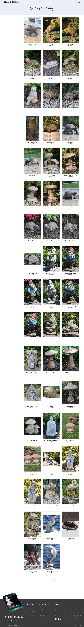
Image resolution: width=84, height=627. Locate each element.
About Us (57, 607)
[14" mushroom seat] (70, 426)
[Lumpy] (51, 392)
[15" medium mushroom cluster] (70, 161)
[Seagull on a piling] (51, 524)
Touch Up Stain (74, 611)
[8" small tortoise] (32, 226)
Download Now (13, 620)
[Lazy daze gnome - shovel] (51, 292)
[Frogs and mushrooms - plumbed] (70, 63)
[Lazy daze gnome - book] (51, 259)
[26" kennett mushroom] (70, 392)
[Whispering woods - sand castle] (51, 426)
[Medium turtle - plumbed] (51, 95)
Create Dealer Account (76, 615)
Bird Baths (42, 609)
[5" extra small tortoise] (70, 226)
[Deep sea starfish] (32, 30)
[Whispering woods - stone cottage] (32, 358)
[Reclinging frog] (51, 63)
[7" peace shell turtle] (32, 259)
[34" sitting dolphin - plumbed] (51, 557)
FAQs (72, 607)
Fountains (29, 607)
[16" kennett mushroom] (70, 358)
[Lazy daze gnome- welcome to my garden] (70, 324)
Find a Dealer (73, 617)
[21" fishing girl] (32, 491)
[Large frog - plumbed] (32, 63)
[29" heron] (51, 30)
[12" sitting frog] (32, 95)
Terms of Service (58, 615)
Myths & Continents (44, 613)
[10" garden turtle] (51, 128)
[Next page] (54, 579)
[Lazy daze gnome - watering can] (70, 292)
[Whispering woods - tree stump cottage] (32, 392)
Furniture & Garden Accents (32, 611)
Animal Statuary (43, 607)
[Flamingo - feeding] (32, 524)
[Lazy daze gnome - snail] (51, 324)
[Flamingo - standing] (70, 491)
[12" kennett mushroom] (51, 358)
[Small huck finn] (70, 459)
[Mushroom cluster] (51, 161)
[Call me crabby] (70, 524)
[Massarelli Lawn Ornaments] (11, 2)
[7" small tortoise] (51, 226)
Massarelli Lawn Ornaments (11, 625)
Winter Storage (74, 613)
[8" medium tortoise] (70, 193)
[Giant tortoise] (70, 128)
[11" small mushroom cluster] (32, 193)
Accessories (43, 617)
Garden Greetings (30, 615)
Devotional (42, 611)
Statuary (28, 617)
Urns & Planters (30, 613)
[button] (26, 2)
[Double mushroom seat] (32, 459)
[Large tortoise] (32, 161)
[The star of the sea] (32, 557)
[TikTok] (60, 619)
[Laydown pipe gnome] (51, 459)
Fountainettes (30, 609)
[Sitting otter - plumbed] (32, 128)
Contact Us (57, 609)
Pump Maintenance (75, 609)
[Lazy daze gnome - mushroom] (32, 292)
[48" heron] (70, 30)
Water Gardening (43, 615)
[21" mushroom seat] (51, 193)
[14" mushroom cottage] (32, 426)
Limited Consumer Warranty (61, 611)
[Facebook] (58, 619)
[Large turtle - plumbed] (70, 95)
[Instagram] (56, 619)
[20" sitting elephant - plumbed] (51, 491)
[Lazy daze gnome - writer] (70, 259)
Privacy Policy (58, 613)
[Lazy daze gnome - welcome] (32, 324)
